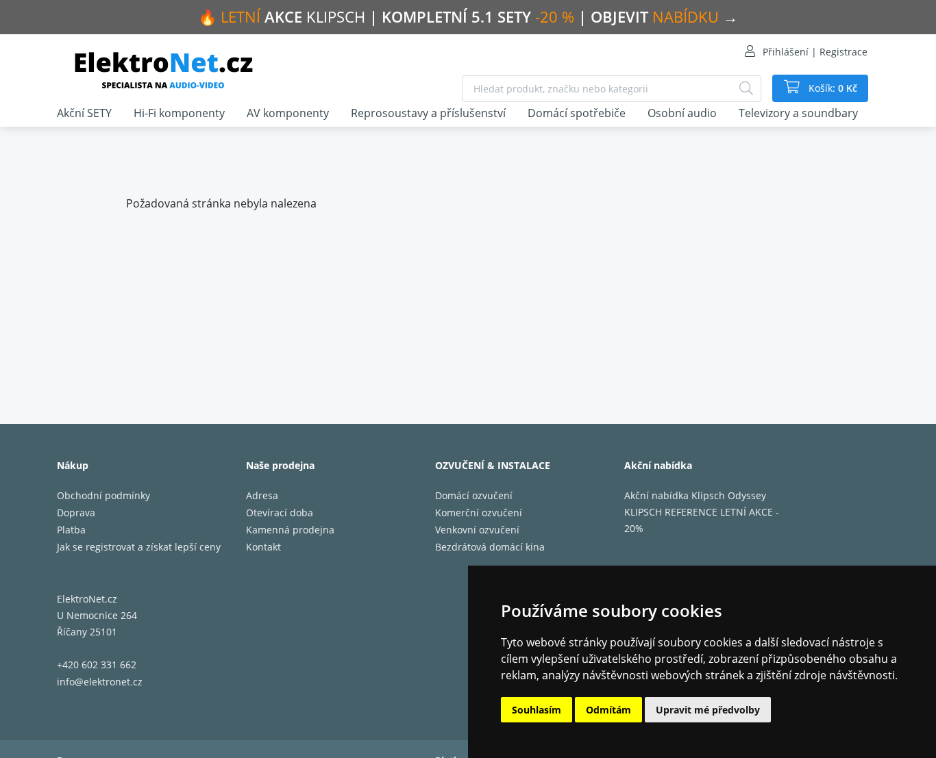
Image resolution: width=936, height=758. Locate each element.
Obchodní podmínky (103, 495)
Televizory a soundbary (798, 113)
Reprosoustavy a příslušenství (428, 113)
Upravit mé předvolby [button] (708, 709)
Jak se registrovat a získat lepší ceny (139, 546)
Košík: (831, 87)
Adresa (262, 495)
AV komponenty (288, 113)
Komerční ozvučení (478, 512)
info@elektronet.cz (100, 681)
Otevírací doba (279, 512)
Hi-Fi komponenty (179, 113)
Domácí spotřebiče (577, 113)
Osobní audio (682, 113)
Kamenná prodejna (290, 529)
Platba (71, 529)
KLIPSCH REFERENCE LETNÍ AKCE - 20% (701, 520)
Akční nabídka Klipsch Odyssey (695, 495)
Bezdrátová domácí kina (490, 546)
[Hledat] (746, 88)
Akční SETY (84, 113)
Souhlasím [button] (536, 709)
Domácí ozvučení (474, 495)
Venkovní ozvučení (477, 529)
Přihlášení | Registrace (815, 51)
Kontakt (263, 546)
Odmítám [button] (608, 709)
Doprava (76, 512)
